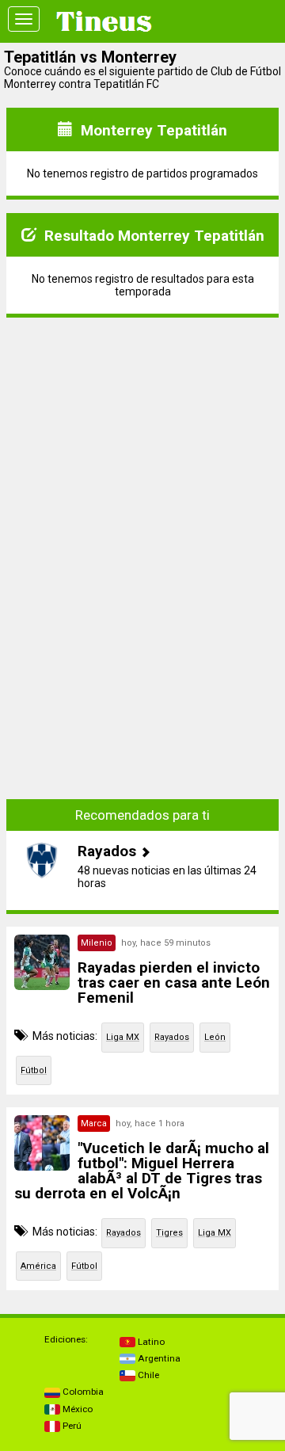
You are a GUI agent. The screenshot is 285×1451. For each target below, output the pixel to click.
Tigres (169, 1233)
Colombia (82, 1391)
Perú (71, 1425)
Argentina (157, 1358)
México (76, 1409)
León (215, 1037)
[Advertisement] (142, 429)
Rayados (171, 1037)
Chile (147, 1375)
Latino (150, 1341)
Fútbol (34, 1070)
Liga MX (122, 1037)
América (38, 1266)
